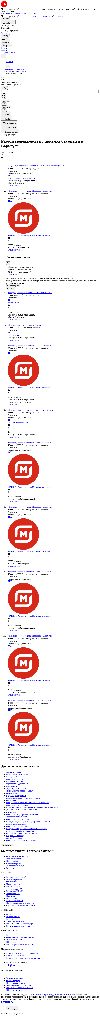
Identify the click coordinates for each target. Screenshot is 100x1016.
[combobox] (13, 82)
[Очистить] (4, 88)
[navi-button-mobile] (3, 56)
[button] (4, 48)
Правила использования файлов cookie (46, 16)
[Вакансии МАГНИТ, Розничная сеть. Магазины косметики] (52, 218)
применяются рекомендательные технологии (53, 994)
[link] (5, 42)
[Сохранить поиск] (3, 95)
